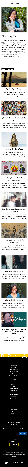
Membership (14, 394)
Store (14, 386)
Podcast (14, 373)
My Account (14, 401)
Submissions (14, 413)
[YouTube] (17, 355)
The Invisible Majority (14, 271)
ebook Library (14, 382)
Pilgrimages (14, 390)
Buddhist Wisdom (14, 369)
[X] (24, 355)
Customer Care (14, 398)
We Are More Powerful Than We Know (14, 241)
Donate (14, 441)
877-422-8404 (14, 424)
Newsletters (14, 384)
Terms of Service (9, 452)
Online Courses (14, 388)
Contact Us (14, 418)
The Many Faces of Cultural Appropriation (14, 179)
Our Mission (14, 409)
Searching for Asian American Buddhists (14, 210)
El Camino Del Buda (14, 375)
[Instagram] (10, 355)
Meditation (14, 365)
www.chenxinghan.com (12, 56)
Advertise (14, 411)
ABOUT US (14, 407)
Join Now (14, 396)
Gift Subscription (14, 403)
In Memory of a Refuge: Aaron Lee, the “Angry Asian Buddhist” (14, 331)
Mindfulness (14, 367)
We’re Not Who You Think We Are (14, 119)
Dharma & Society (14, 371)
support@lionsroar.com (14, 422)
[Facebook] (3, 355)
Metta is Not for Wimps (13, 149)
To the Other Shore (14, 89)
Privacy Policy (19, 452)
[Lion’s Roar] (14, 463)
